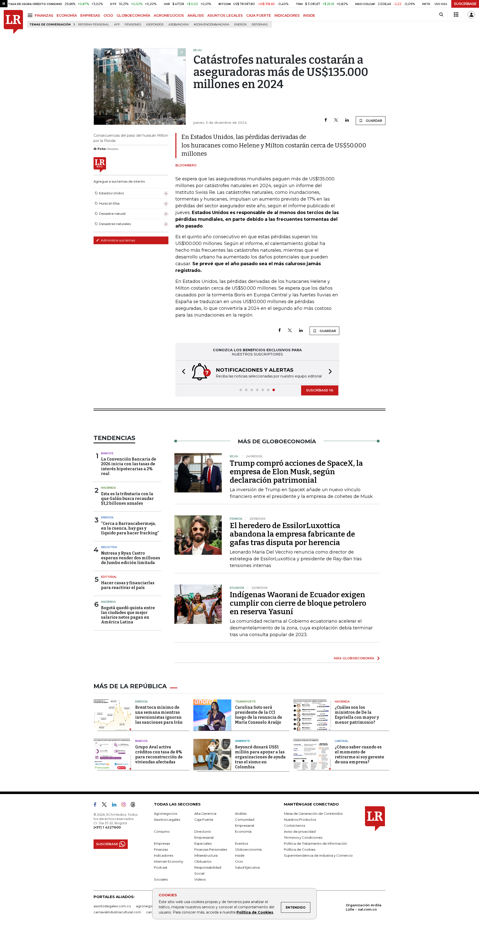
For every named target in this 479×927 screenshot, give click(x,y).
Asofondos (154, 24)
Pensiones (133, 24)
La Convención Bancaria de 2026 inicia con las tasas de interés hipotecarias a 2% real (128, 466)
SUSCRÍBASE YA (319, 390)
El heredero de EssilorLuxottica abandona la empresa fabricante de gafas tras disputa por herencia (292, 534)
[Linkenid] (116, 806)
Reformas (259, 24)
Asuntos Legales (167, 819)
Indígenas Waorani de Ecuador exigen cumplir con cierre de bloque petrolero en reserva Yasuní (298, 603)
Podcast (160, 867)
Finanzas (161, 849)
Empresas (162, 843)
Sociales (161, 879)
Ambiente (242, 741)
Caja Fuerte (203, 819)
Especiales (203, 843)
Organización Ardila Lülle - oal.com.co (363, 907)
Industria (109, 547)
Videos (200, 879)
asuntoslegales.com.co (112, 906)
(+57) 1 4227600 (107, 827)
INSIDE (309, 15)
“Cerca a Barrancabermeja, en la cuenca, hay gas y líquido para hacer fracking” (130, 528)
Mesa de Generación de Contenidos (313, 813)
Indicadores (163, 855)
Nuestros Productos (300, 819)
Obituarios (202, 861)
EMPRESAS (90, 15)
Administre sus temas (117, 240)
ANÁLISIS (195, 15)
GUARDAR (373, 120)
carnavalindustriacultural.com (117, 912)
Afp (117, 24)
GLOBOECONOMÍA (133, 15)
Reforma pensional (93, 24)
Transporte (245, 701)
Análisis (240, 813)
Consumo (162, 831)
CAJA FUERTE (258, 15)
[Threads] (134, 806)
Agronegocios (165, 813)
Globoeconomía (248, 849)
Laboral (341, 741)
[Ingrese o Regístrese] (471, 14)
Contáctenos (294, 825)
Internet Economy (168, 861)
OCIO (108, 15)
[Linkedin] (347, 120)
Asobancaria (178, 24)
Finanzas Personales (210, 849)
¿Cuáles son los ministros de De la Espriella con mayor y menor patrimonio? (357, 715)
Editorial (109, 577)
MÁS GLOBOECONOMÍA (354, 658)
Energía (240, 24)
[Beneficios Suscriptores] (456, 14)
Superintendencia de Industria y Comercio (318, 855)
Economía (243, 831)
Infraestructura (206, 855)
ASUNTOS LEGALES (225, 15)
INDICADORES (287, 15)
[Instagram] (125, 806)
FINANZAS (44, 15)
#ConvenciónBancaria (211, 24)
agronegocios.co (150, 906)
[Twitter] (336, 120)
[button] (182, 372)
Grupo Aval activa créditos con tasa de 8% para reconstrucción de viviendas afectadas (159, 754)
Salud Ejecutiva (247, 867)
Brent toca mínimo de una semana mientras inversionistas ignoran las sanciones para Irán (159, 715)
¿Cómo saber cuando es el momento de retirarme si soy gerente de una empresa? (359, 754)
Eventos (241, 843)
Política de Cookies (255, 912)
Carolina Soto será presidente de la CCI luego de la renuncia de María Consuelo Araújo (258, 715)
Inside (239, 855)
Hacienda (108, 487)
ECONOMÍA (67, 15)
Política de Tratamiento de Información (315, 843)
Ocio (239, 861)
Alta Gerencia (205, 813)
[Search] (441, 14)
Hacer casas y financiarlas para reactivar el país (127, 585)
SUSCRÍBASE (465, 3)
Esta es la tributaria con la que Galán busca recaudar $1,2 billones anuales (127, 498)
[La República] (13, 22)
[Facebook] (326, 120)
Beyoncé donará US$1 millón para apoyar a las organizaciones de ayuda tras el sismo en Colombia (260, 757)
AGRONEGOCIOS (169, 15)
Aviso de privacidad (300, 831)
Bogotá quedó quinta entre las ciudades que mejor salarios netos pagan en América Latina (128, 615)
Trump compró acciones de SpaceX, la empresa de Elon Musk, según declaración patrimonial (296, 472)
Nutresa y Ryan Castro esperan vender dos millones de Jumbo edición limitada (130, 558)
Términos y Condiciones (303, 837)
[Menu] (31, 15)
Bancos (107, 453)
